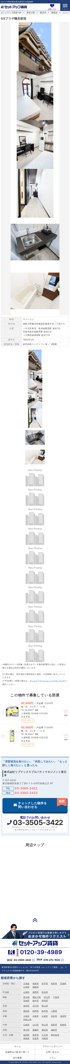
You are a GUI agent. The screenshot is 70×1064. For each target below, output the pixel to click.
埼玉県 (47, 997)
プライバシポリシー (52, 1046)
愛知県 (26, 1011)
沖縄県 (45, 1038)
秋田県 (54, 983)
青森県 (36, 983)
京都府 (45, 1016)
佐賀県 (36, 1038)
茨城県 (26, 1000)
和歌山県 (27, 1019)
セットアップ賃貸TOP (11, 12)
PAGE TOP (35, 920)
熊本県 (36, 1035)
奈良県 (54, 1016)
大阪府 (26, 1016)
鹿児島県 (55, 1035)
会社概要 (17, 1057)
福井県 (26, 1006)
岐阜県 (45, 1011)
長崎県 (26, 1038)
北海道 (26, 983)
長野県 (36, 992)
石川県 (36, 1006)
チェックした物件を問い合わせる (41, 804)
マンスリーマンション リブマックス (46, 681)
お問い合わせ (52, 1052)
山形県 (26, 987)
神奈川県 (31, 12)
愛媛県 (36, 1030)
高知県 (45, 1030)
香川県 (26, 1030)
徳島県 (54, 1030)
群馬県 (45, 1000)
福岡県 (26, 1035)
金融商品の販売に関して (17, 1052)
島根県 (63, 1024)
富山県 (45, 1006)
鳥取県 (54, 1024)
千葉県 (56, 997)
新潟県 (45, 992)
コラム (52, 1057)
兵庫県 (36, 1016)
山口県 (36, 1024)
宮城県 (63, 983)
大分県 (45, 1035)
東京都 (26, 997)
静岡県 (36, 1011)
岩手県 (45, 983)
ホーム (17, 1046)
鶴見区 (54, 12)
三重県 (54, 1011)
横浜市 (43, 12)
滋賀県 (63, 1016)
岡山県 (45, 1024)
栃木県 (36, 1000)
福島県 (36, 987)
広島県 (26, 1024)
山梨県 (26, 992)
